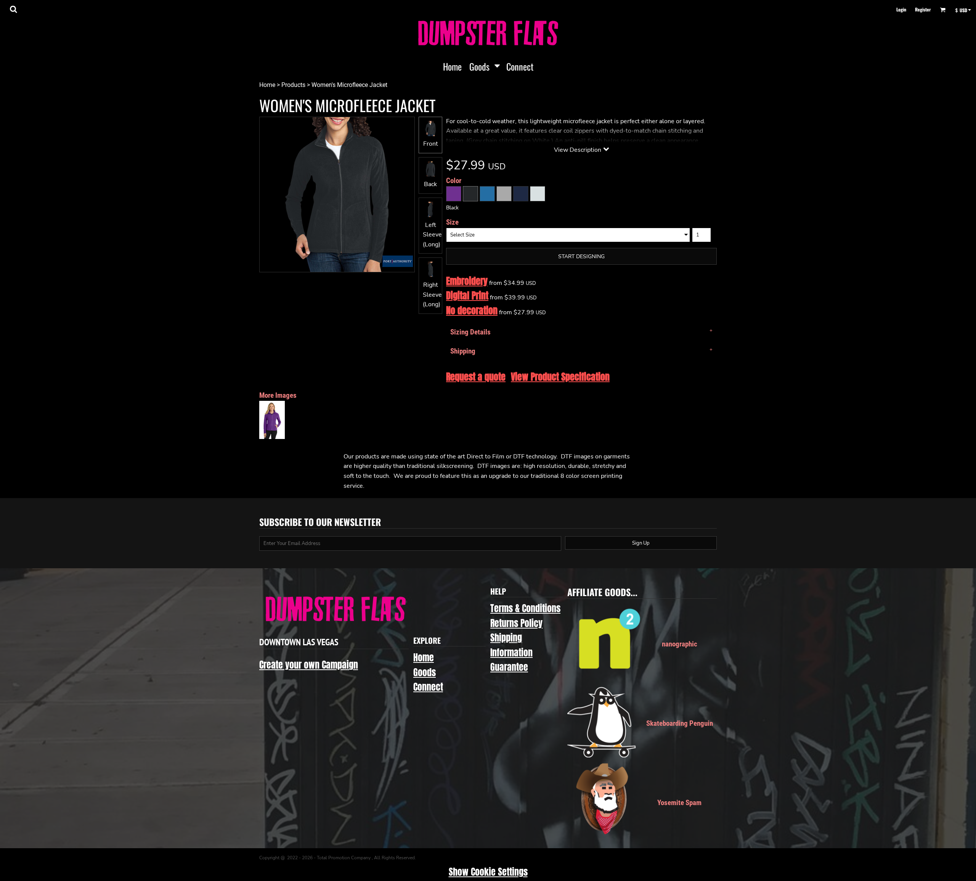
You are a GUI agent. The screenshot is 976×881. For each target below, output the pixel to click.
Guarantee (509, 667)
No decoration (472, 310)
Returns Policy (516, 623)
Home (267, 84)
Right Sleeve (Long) (432, 295)
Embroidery (467, 281)
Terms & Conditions (525, 608)
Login (901, 9)
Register (923, 9)
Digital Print (467, 295)
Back (430, 184)
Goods (424, 672)
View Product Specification (560, 377)
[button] (13, 9)
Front (430, 144)
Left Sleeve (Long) (432, 235)
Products (293, 84)
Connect (428, 687)
